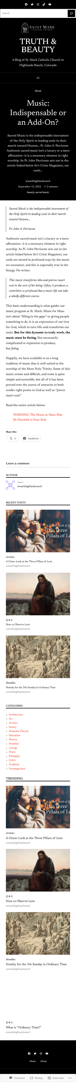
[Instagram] (38, 4)
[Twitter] (32, 4)
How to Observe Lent (18, 624)
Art (11, 719)
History (13, 739)
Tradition (14, 764)
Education (14, 735)
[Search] (71, 13)
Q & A (9, 620)
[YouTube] (49, 4)
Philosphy (14, 756)
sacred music (42, 192)
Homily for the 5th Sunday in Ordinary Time (31, 687)
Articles (10, 557)
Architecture (16, 715)
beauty (30, 192)
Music (38, 91)
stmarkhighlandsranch (38, 181)
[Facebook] (26, 4)
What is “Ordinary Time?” (23, 1027)
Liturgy (13, 748)
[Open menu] (38, 78)
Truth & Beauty (38, 46)
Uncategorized (17, 769)
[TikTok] (43, 4)
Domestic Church (18, 731)
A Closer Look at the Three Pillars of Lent (29, 561)
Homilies (10, 683)
